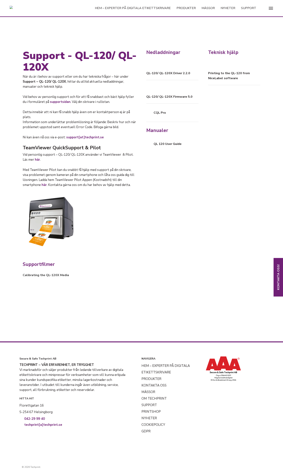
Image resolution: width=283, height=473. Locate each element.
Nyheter (149, 418)
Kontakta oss (154, 385)
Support (149, 405)
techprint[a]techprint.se (43, 425)
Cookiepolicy (153, 425)
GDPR (146, 431)
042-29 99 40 (34, 419)
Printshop (151, 411)
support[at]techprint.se (85, 137)
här (37, 159)
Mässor (148, 392)
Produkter (151, 379)
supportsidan (60, 102)
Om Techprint (154, 398)
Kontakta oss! (278, 277)
